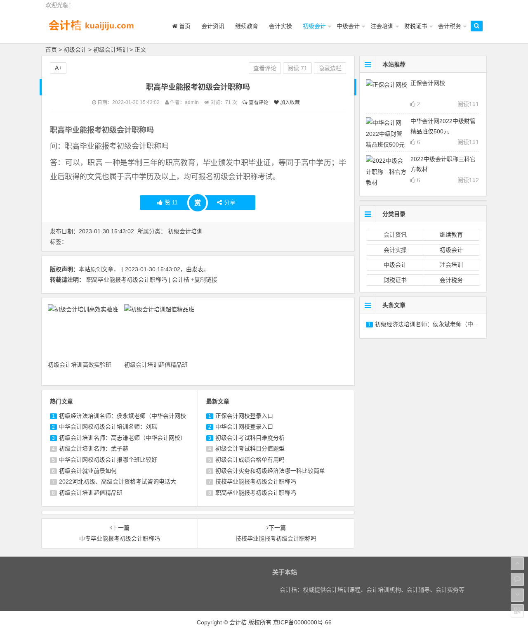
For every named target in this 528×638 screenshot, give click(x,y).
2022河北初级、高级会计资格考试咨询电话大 (117, 481)
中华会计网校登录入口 (244, 426)
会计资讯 (212, 26)
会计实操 (280, 26)
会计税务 (449, 26)
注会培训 (382, 26)
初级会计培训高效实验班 (79, 364)
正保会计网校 (427, 83)
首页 (184, 26)
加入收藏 (289, 102)
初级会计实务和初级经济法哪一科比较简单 (270, 470)
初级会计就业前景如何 (88, 470)
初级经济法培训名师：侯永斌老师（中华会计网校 (122, 416)
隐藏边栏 (330, 68)
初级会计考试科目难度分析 (250, 437)
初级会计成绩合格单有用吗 (250, 459)
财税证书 (415, 26)
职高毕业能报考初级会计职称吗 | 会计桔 (138, 279)
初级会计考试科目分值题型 (250, 448)
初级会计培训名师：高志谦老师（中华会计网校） (122, 437)
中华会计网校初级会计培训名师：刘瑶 (108, 426)
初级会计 (314, 26)
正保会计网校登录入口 (244, 416)
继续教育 (246, 26)
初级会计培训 (110, 49)
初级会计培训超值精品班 (156, 364)
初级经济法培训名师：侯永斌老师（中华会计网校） (441, 324)
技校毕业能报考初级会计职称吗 (255, 481)
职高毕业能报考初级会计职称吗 (255, 492)
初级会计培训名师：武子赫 (93, 448)
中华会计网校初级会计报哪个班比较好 (108, 459)
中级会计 (348, 26)
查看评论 (258, 102)
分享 (230, 202)
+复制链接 (204, 279)
